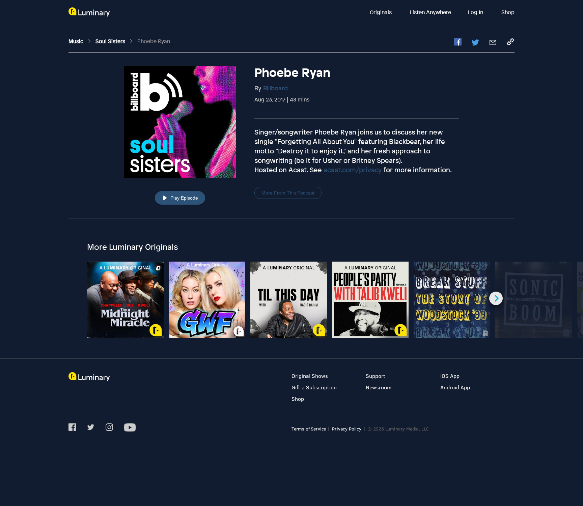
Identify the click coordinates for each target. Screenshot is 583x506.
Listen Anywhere (430, 12)
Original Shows (310, 375)
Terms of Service (309, 428)
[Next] (496, 298)
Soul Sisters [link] (111, 41)
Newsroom (378, 387)
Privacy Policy (346, 428)
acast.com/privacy (353, 169)
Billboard (275, 88)
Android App (455, 387)
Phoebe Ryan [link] (153, 41)
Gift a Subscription (314, 387)
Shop (508, 12)
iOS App (450, 375)
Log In (476, 12)
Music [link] (76, 41)
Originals (381, 12)
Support (375, 375)
